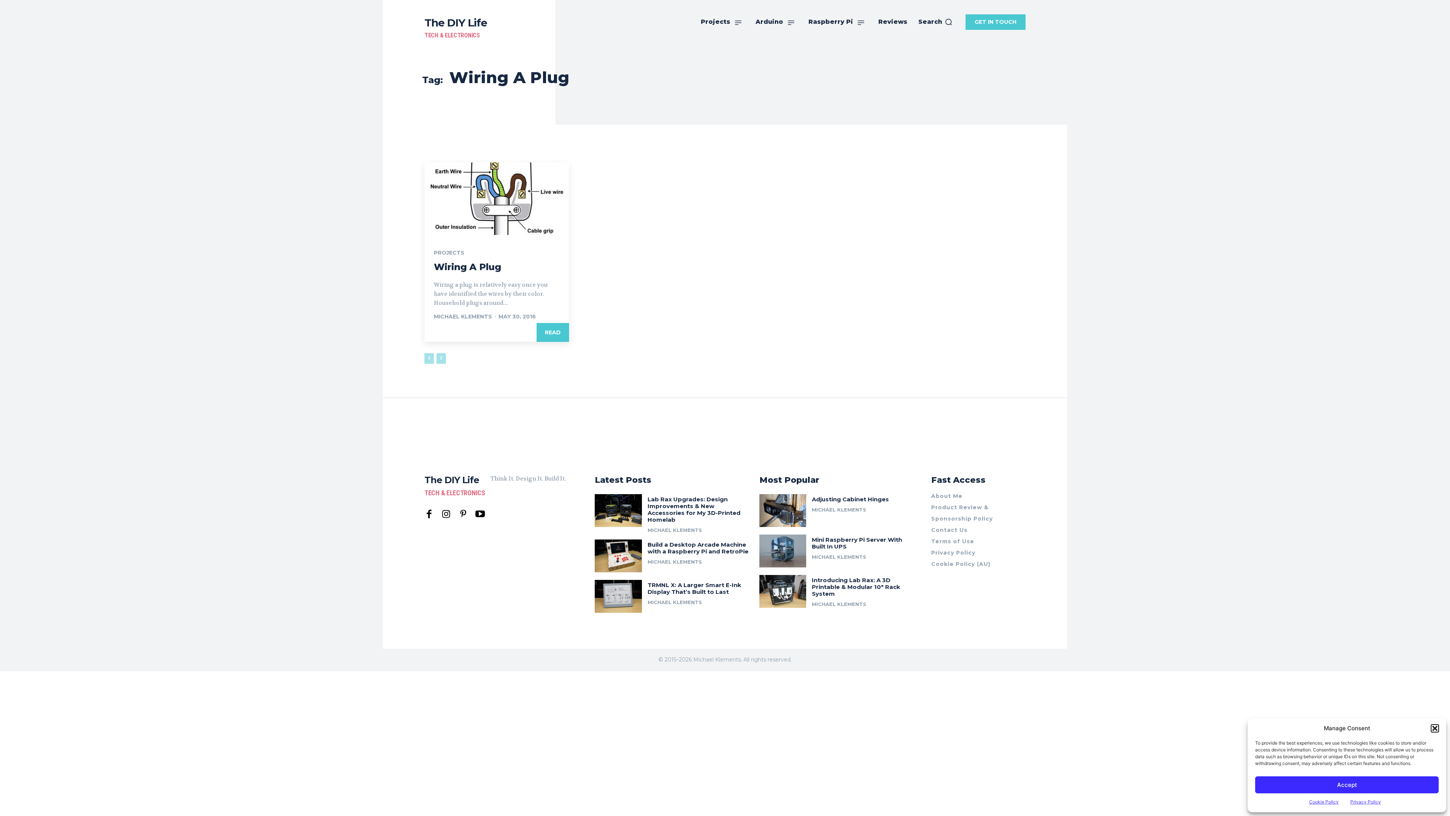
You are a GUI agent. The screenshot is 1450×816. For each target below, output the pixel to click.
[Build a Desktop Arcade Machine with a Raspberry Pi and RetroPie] (618, 555)
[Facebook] (429, 514)
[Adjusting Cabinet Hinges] (783, 510)
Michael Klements (463, 316)
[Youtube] (480, 514)
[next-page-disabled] (441, 358)
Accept (1347, 784)
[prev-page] (429, 358)
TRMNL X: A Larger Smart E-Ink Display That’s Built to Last (694, 588)
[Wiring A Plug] (496, 198)
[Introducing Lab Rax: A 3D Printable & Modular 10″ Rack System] (783, 591)
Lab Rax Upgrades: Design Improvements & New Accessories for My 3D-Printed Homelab (694, 509)
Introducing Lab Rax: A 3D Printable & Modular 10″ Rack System (856, 586)
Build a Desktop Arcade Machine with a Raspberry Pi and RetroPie (698, 548)
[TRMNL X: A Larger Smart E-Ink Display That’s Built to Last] (618, 596)
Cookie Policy (1324, 802)
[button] (1435, 728)
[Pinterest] (463, 514)
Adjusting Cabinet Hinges (850, 499)
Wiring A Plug (467, 266)
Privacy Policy (1365, 802)
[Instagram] (446, 514)
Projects (449, 252)
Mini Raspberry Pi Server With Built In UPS (857, 543)
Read (553, 332)
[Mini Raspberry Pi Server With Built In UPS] (783, 551)
